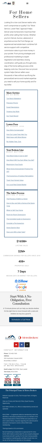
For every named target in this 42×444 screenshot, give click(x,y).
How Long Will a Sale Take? (15, 232)
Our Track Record (12, 116)
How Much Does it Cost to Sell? (17, 156)
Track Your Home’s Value (14, 180)
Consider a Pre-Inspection (15, 223)
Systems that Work (12, 112)
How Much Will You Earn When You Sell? (20, 160)
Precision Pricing (12, 103)
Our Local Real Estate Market (16, 185)
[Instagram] (27, 344)
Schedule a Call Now (21, 320)
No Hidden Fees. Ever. (13, 142)
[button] (27, 3)
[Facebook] (21, 344)
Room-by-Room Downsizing (16, 215)
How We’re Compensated (15, 130)
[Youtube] (16, 344)
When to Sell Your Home (14, 210)
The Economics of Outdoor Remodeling (19, 176)
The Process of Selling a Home (16, 199)
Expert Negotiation (12, 107)
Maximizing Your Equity (14, 164)
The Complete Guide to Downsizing (18, 219)
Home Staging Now (13, 228)
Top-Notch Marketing (13, 99)
